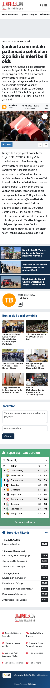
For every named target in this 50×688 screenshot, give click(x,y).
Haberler (6, 41)
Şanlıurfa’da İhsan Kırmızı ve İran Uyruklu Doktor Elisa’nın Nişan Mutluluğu (11, 339)
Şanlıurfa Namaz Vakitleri (11, 644)
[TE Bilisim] (9, 300)
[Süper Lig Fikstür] (46, 533)
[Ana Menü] (45, 5)
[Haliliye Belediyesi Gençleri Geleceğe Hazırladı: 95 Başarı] (37, 355)
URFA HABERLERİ (22, 41)
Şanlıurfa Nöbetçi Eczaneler (11, 634)
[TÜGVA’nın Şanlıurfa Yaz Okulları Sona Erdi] (37, 326)
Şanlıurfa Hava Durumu (34, 634)
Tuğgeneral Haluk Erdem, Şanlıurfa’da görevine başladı (12, 390)
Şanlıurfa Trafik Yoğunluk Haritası (34, 644)
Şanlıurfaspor (29, 14)
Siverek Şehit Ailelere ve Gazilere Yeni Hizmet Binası (12, 366)
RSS (8, 675)
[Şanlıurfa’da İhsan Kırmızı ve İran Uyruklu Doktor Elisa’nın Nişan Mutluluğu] (13, 326)
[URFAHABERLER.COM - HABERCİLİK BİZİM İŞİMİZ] (12, 6)
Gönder (8, 436)
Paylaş (8, 144)
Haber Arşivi (35, 663)
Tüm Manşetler (36, 653)
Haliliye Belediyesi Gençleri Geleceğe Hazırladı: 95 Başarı (35, 366)
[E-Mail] (20, 304)
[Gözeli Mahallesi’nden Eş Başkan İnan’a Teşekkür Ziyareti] (37, 379)
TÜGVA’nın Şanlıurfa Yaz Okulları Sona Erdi (36, 337)
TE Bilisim (23, 298)
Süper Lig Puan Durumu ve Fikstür (10, 654)
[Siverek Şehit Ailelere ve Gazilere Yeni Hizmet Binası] (13, 355)
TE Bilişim (32, 684)
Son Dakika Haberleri (14, 663)
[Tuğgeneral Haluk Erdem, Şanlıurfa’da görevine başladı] (13, 379)
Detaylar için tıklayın (25, 522)
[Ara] (41, 5)
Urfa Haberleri (10, 14)
